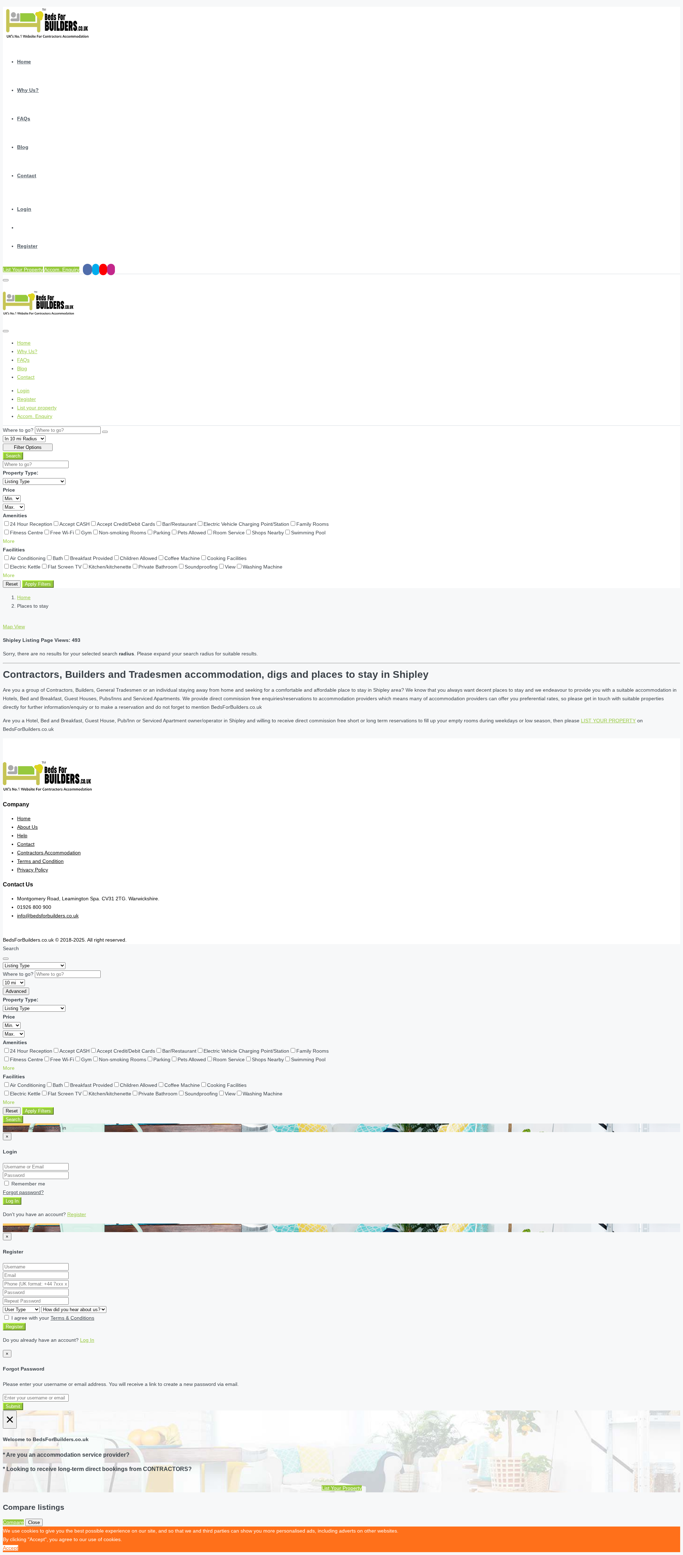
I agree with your (52, 1318)
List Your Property (23, 269)
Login (24, 209)
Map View (14, 626)
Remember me (27, 1184)
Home (24, 61)
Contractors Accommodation (49, 852)
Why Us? (28, 90)
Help (22, 835)
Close (34, 1522)
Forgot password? (23, 1192)
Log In (12, 1201)
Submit (13, 1406)
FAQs (23, 118)
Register (27, 246)
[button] (9, 541)
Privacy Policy (32, 870)
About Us (27, 827)
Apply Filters (38, 584)
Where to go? (18, 430)
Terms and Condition (40, 861)
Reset (12, 584)
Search (13, 456)
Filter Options (28, 447)
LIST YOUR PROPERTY (608, 720)
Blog (22, 147)
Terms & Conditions (72, 1318)
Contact (26, 175)
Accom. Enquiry (61, 269)
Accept (10, 1548)
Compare (13, 1522)
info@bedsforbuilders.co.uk (48, 915)
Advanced (16, 991)
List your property (37, 407)
